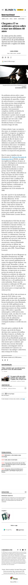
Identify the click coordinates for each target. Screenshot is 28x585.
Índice (17, 573)
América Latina (5, 18)
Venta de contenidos (10, 569)
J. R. (2, 371)
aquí (24, 398)
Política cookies (22, 569)
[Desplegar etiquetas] (25, 388)
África (11, 18)
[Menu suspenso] (3, 10)
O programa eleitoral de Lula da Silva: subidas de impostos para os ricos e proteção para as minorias (14, 464)
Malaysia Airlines (12, 388)
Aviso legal (17, 569)
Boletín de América (7, 495)
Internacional (8, 15)
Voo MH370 (4, 388)
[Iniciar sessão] (25, 10)
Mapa (14, 571)
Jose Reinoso (13, 381)
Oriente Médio (21, 18)
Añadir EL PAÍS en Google (9, 61)
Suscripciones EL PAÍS (19, 571)
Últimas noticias (6, 452)
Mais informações (5, 395)
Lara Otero (14, 51)
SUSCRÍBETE (20, 9)
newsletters (5, 492)
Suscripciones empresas (8, 573)
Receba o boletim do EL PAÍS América (12, 357)
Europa (15, 18)
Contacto (4, 569)
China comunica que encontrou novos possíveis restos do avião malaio (13, 369)
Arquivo (4, 510)
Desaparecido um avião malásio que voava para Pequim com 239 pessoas (18, 378)
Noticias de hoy (22, 573)
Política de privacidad (7, 571)
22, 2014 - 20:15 (15, 53)
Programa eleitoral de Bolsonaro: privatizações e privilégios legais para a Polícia (12, 470)
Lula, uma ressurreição (11, 459)
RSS (14, 573)
